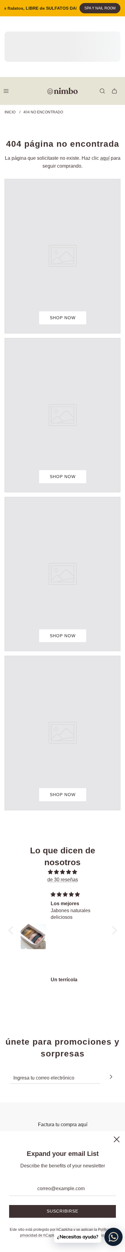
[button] (12, 930)
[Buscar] (102, 91)
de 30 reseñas (62, 879)
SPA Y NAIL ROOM (100, 8)
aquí (105, 158)
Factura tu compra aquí (62, 1124)
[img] (62, 872)
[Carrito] (114, 91)
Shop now (63, 317)
